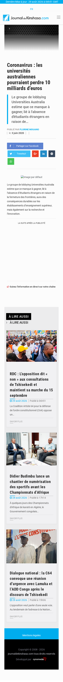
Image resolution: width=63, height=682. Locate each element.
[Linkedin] (43, 153)
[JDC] (26, 17)
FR (31, 9)
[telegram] (51, 153)
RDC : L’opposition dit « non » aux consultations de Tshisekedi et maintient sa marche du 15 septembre (31, 385)
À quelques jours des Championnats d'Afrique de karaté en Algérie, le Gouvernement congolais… (29, 507)
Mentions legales (31, 635)
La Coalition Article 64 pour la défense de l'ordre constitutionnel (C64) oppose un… (31, 410)
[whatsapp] (11, 161)
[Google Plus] (35, 153)
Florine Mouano (29, 129)
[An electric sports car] (31, 347)
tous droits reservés (44, 653)
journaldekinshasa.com (20, 653)
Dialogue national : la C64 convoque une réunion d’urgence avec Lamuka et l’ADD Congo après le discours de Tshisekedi (31, 584)
